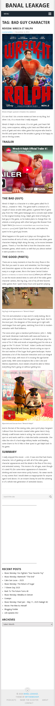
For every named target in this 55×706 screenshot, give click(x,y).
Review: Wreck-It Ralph (17, 28)
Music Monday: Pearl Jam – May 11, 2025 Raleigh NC (26, 602)
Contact (29, 703)
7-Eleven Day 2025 (12, 588)
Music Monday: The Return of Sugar (19, 584)
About (45, 700)
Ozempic (7, 598)
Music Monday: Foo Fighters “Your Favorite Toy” (24, 573)
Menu (6, 14)
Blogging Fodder (11, 609)
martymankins (7, 32)
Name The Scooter (29, 700)
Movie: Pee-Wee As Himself (15, 606)
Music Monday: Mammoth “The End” (19, 577)
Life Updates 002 (11, 613)
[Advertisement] (27, 533)
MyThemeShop (32, 697)
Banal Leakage (27, 5)
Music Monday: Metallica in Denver (18, 595)
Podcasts (11, 700)
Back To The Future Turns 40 (16, 591)
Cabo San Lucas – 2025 (14, 580)
